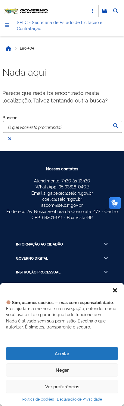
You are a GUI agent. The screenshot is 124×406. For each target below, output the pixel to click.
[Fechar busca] (10, 139)
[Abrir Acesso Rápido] (92, 11)
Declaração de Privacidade (79, 398)
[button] (115, 290)
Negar (62, 370)
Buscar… (10, 117)
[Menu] (7, 25)
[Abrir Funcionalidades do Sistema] (105, 11)
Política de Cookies (38, 398)
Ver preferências (62, 386)
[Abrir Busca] (116, 11)
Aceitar (62, 353)
